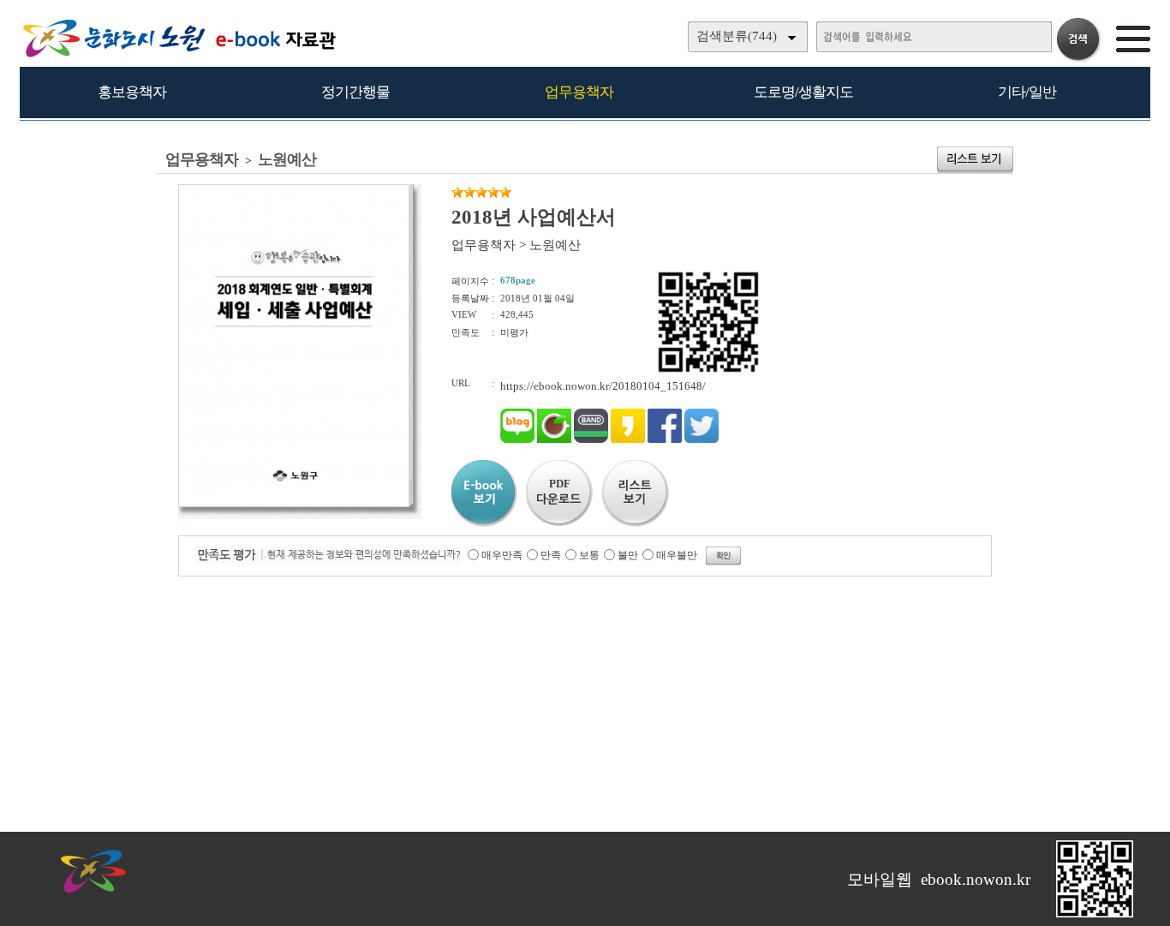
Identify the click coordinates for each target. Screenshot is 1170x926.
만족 (550, 555)
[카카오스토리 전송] (628, 439)
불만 (628, 555)
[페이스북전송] (665, 439)
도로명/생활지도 (803, 92)
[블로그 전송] (517, 439)
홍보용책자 (132, 92)
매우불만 (676, 555)
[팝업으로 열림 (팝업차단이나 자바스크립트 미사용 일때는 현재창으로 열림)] (293, 504)
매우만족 (501, 555)
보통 (589, 555)
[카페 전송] (554, 439)
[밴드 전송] (591, 439)
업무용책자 (579, 92)
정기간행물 (355, 92)
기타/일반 (1027, 92)
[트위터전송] (701, 439)
